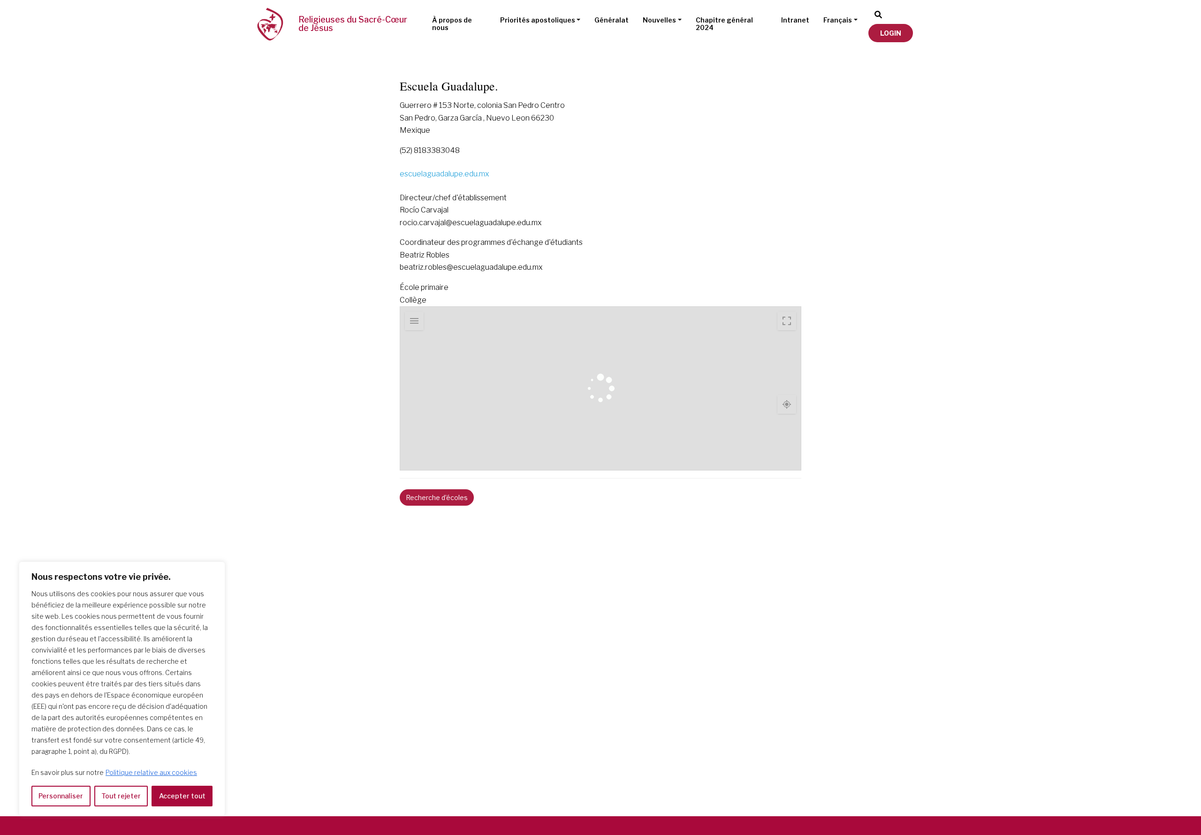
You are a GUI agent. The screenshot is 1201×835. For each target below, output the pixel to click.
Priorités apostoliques (537, 20)
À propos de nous (452, 24)
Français (837, 20)
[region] (122, 689)
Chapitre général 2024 (724, 24)
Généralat (611, 20)
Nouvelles (659, 20)
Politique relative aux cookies (151, 772)
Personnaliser (60, 796)
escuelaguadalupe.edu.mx (444, 173)
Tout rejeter (121, 796)
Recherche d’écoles (437, 497)
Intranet (795, 20)
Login (890, 33)
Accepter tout (182, 796)
